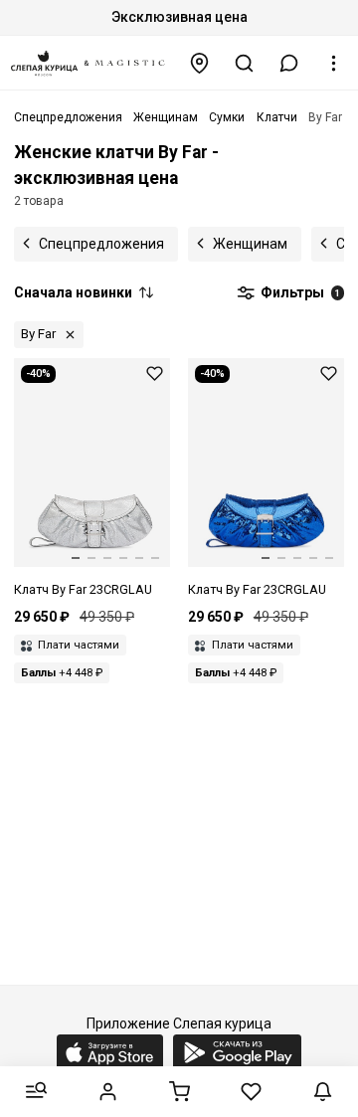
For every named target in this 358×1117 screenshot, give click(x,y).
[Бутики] (200, 63)
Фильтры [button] (299, 292)
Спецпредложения (101, 244)
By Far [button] (38, 333)
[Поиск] (245, 63)
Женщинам (250, 244)
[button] (289, 63)
